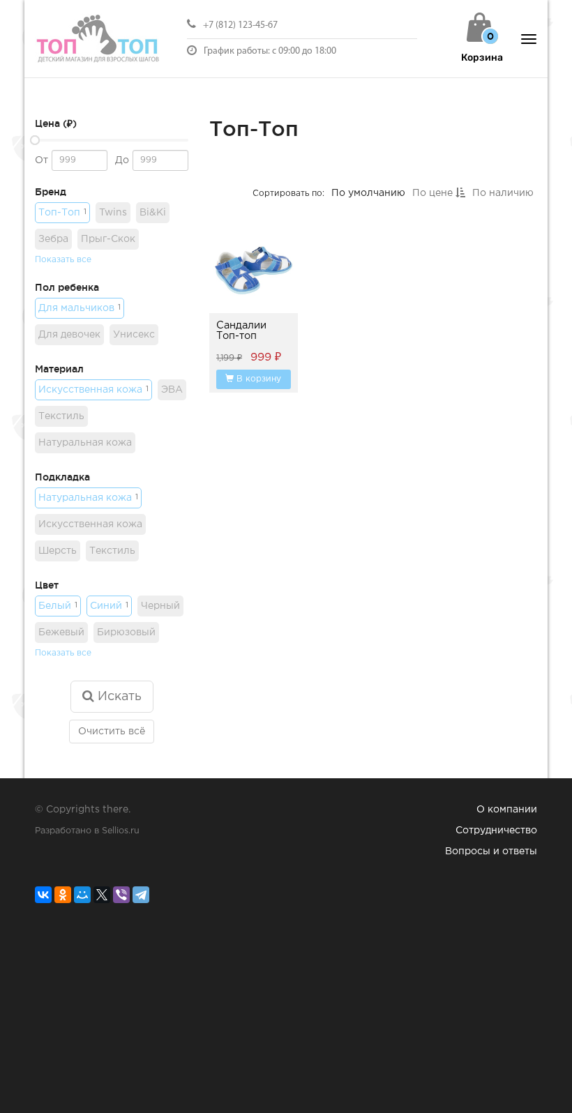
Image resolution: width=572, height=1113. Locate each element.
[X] (101, 894)
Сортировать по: (288, 193)
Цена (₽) (56, 123)
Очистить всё (111, 731)
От (41, 160)
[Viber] (121, 894)
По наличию (503, 193)
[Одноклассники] (62, 894)
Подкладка (62, 477)
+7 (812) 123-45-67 (240, 25)
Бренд (50, 191)
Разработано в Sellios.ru (87, 831)
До (122, 160)
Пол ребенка (67, 287)
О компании (506, 809)
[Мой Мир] (82, 894)
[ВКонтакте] (43, 894)
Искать (118, 696)
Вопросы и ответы (491, 851)
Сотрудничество (496, 830)
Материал (59, 368)
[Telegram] (141, 894)
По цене (434, 193)
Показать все (63, 260)
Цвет (47, 585)
